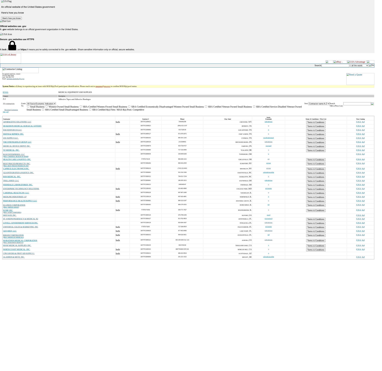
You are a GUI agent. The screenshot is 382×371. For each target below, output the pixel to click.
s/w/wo (268, 163)
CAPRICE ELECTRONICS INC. (16, 168)
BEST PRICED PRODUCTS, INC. (16, 164)
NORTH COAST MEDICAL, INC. (16, 249)
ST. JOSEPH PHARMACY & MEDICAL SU (20, 219)
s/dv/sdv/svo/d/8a (268, 172)
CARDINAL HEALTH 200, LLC (16, 193)
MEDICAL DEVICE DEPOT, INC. (16, 146)
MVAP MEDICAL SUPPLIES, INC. (17, 245)
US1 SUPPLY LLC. (11, 138)
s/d (268, 234)
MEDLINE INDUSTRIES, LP (14, 197)
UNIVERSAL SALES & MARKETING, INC (20, 227)
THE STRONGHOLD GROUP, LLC (17, 142)
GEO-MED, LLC (10, 231)
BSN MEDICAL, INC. (12, 177)
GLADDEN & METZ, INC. (14, 257)
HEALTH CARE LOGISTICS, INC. (17, 159)
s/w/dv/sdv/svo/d (268, 138)
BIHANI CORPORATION (13, 235)
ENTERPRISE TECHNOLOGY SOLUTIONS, (21, 189)
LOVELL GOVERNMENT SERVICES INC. (20, 223)
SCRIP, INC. (8, 210)
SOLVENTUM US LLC (12, 130)
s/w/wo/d (268, 146)
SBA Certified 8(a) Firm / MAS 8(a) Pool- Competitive (118, 109)
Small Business (37, 106)
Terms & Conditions (315, 122)
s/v (268, 159)
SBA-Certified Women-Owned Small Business (104, 106)
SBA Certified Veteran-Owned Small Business (229, 106)
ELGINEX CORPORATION (14, 205)
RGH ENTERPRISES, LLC (14, 154)
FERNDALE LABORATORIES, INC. (18, 185)
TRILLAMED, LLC (11, 181)
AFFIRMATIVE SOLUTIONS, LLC (17, 122)
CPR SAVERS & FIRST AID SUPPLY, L (19, 253)
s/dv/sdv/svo (268, 121)
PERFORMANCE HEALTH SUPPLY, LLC (20, 201)
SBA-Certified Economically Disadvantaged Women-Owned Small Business (167, 106)
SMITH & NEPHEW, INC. (13, 134)
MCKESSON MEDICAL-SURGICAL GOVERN (22, 126)
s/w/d (268, 215)
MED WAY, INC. (9, 215)
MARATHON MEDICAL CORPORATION (20, 240)
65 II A (5, 92)
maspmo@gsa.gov (103, 86)
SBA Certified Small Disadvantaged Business (66, 109)
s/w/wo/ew (268, 188)
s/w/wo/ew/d (268, 218)
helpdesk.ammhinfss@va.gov (15, 79)
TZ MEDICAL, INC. (11, 150)
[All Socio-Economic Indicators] (165, 103)
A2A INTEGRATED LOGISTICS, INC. (18, 172)
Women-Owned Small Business (63, 106)
